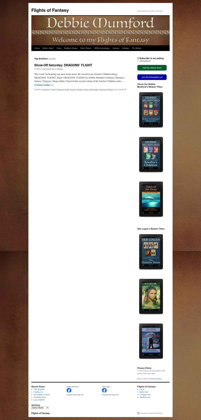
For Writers (136, 48)
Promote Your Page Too (75, 395)
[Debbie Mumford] (69, 392)
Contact (116, 48)
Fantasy (80, 89)
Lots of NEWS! (39, 400)
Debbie (60, 68)
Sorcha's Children (106, 89)
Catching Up (38, 392)
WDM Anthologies (102, 48)
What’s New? (48, 48)
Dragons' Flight (63, 89)
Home (37, 48)
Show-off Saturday (91, 89)
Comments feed (145, 394)
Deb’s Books (85, 48)
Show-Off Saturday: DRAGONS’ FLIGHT (63, 65)
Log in (142, 389)
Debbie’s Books (71, 48)
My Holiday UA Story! (42, 394)
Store (59, 48)
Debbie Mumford (72, 387)
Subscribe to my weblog (151, 58)
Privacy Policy (156, 378)
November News (40, 397)
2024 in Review (145, 61)
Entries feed (144, 392)
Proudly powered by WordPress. (151, 413)
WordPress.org (145, 397)
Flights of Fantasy (50, 10)
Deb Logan (106, 387)
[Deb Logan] (104, 392)
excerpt (73, 89)
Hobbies (125, 48)
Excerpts (45, 89)
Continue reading (43, 84)
